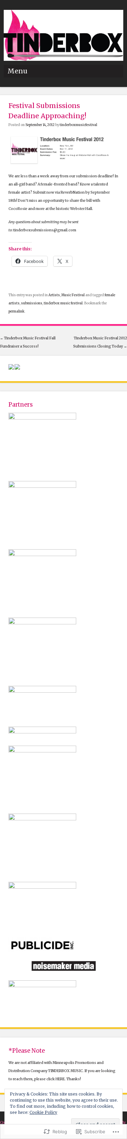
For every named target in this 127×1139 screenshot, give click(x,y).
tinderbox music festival (63, 303)
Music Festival (73, 295)
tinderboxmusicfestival (78, 125)
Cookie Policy (43, 1112)
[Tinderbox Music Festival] (63, 59)
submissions (31, 303)
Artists (54, 295)
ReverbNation (73, 192)
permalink (16, 311)
